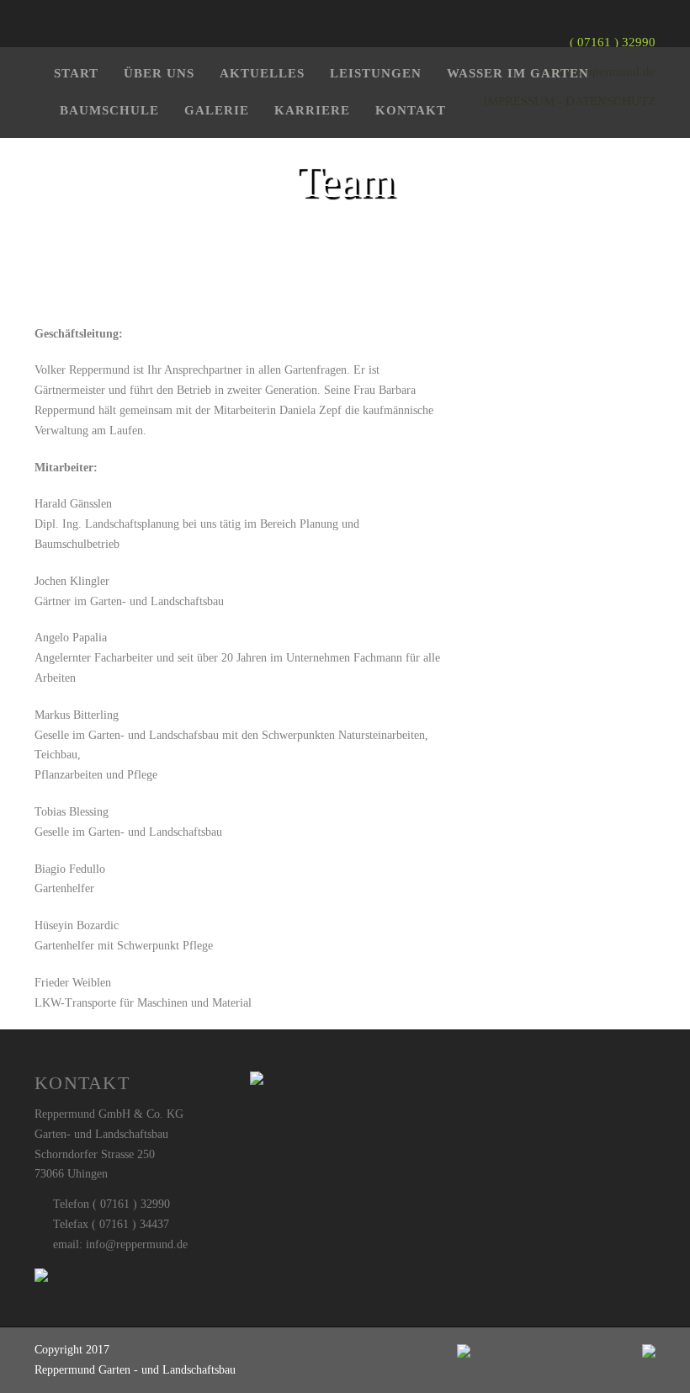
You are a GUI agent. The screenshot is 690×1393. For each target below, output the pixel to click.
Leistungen (376, 73)
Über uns (159, 73)
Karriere (312, 110)
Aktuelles (262, 73)
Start (76, 73)
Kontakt (410, 110)
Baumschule (109, 110)
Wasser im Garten (518, 73)
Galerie (216, 110)
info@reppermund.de (137, 1244)
